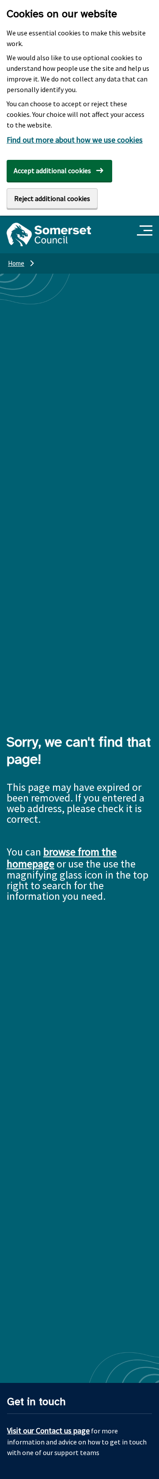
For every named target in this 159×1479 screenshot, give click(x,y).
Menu (146, 231)
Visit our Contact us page (48, 1430)
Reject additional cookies (52, 198)
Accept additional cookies (52, 170)
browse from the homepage (62, 858)
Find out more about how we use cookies (75, 140)
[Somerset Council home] (49, 234)
